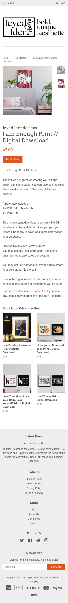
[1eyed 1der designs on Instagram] (46, 541)
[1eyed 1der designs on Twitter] (22, 541)
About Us (34, 514)
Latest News (34, 436)
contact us (40, 291)
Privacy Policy (34, 488)
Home (5, 57)
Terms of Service (34, 492)
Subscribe (56, 567)
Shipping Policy (34, 479)
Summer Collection (34, 443)
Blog (34, 509)
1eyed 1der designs (37, 577)
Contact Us (34, 518)
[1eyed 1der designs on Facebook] (30, 541)
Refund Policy (34, 483)
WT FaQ (34, 523)
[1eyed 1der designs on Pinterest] (38, 541)
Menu (10, 3)
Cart (62, 3)
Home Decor (20, 57)
